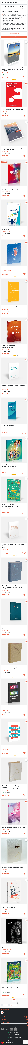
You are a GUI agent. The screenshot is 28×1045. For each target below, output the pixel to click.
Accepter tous (14, 36)
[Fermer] (26, 2)
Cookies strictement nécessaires (11, 14)
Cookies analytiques (8, 20)
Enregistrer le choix (14, 33)
